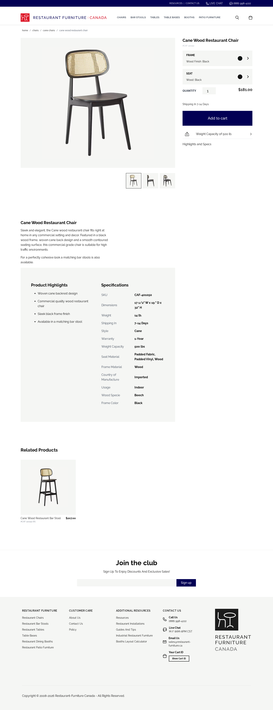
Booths (189, 17)
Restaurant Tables (33, 629)
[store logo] (64, 17)
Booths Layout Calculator (131, 641)
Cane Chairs (49, 30)
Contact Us (76, 623)
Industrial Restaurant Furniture (134, 635)
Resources (175, 3)
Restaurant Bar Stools (35, 623)
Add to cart (217, 118)
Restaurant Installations (130, 623)
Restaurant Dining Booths (37, 641)
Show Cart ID (179, 658)
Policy (73, 629)
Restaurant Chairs (33, 617)
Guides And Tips (126, 629)
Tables (154, 17)
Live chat (216, 3)
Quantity (189, 90)
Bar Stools (138, 17)
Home (25, 30)
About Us (74, 617)
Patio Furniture (209, 17)
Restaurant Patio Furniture (38, 647)
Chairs (121, 17)
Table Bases (172, 17)
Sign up (186, 582)
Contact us (192, 3)
